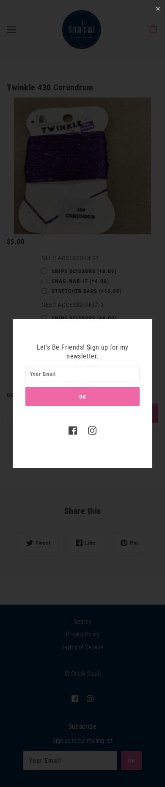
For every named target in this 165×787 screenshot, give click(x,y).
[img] (72, 430)
